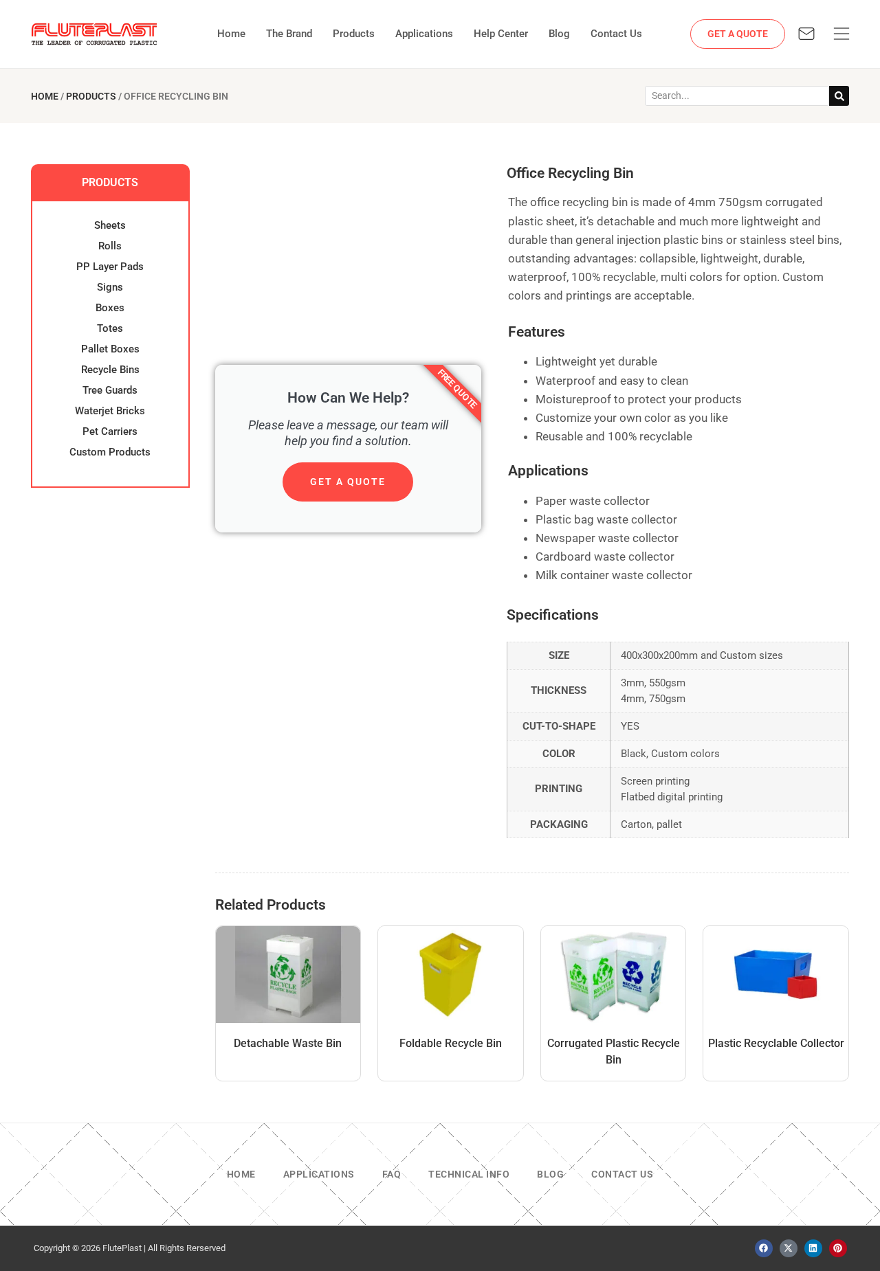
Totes (110, 328)
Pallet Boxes (110, 349)
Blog (559, 33)
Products (354, 33)
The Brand (289, 33)
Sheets (110, 225)
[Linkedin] (813, 1248)
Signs (110, 287)
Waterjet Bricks (110, 411)
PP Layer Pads (110, 266)
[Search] (839, 96)
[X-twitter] (789, 1248)
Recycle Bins (110, 369)
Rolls (110, 246)
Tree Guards (110, 390)
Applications (424, 33)
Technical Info (468, 1174)
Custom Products (110, 452)
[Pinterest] (838, 1248)
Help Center (501, 33)
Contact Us (616, 33)
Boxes (110, 308)
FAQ (392, 1174)
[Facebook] (764, 1248)
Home (231, 33)
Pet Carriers (110, 431)
